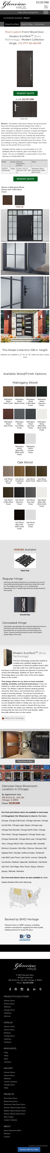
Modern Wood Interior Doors (15, 1111)
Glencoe (30, 848)
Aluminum (39, 24)
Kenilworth (40, 853)
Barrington (43, 816)
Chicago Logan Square (21, 825)
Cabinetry (7, 1013)
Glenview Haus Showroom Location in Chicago (19, 788)
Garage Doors (9, 1010)
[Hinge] (25, 568)
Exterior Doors (13, 18)
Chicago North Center (29, 830)
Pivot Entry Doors (10, 1098)
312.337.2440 (42, 2)
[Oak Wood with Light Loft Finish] (8, 477)
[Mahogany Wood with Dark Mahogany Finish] (8, 420)
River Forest (25, 867)
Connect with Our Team (29, 1149)
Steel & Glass (27, 24)
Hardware (7, 1042)
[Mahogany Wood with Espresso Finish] (42, 397)
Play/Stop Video (25, 761)
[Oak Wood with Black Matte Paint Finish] (19, 520)
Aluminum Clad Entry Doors (14, 1104)
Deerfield (41, 844)
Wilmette (11, 871)
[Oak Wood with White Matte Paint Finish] (42, 498)
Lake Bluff (5, 857)
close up (19, 207)
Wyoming (27, 882)
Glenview (38, 848)
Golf (44, 848)
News (6, 1059)
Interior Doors (9, 1004)
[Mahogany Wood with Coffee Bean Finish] (30, 397)
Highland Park (7, 853)
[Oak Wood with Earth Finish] (30, 477)
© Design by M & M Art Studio (38, 1145)
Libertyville (42, 857)
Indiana (4, 882)
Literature (7, 1062)
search (46, 7)
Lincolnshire (6, 862)
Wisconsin (19, 882)
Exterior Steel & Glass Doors (15, 1108)
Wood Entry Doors (11, 1101)
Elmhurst (5, 848)
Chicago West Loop (26, 839)
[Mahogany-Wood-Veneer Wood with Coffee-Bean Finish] (7, 200)
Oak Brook (42, 862)
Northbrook (33, 862)
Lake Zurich (25, 857)
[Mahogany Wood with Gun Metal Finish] (19, 420)
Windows (7, 1007)
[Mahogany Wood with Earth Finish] (8, 397)
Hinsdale (17, 853)
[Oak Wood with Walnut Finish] (42, 477)
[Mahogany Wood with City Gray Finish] (30, 420)
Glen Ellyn (22, 848)
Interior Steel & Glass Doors (14, 1114)
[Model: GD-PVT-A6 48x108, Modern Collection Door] (25, 86)
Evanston (13, 848)
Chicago (4, 821)
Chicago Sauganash (20, 834)
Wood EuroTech (12, 24)
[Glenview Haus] (9, 989)
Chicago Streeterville (9, 839)
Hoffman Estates (28, 853)
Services (7, 1016)
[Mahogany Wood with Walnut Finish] (19, 397)
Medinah (15, 862)
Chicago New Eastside (10, 830)
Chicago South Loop (37, 834)
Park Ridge (14, 867)
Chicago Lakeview (33, 821)
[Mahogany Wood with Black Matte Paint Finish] (19, 444)
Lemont (34, 857)
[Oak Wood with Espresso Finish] (19, 498)
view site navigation (28, 12)
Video (6, 1056)
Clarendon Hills (31, 844)
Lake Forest (15, 857)
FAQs (6, 1053)
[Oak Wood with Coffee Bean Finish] (8, 498)
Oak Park (5, 867)
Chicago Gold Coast (17, 821)
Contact (7, 1137)
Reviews (7, 1133)
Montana (11, 882)
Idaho (45, 878)
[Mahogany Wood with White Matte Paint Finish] (42, 420)
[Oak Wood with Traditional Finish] (19, 477)
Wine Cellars (9, 1117)
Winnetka (20, 871)
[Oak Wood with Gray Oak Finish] (30, 498)
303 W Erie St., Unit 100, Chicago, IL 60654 (13, 798)
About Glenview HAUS (12, 1130)
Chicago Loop (36, 825)
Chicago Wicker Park (15, 844)
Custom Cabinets (10, 1082)
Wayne (33, 867)
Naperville (24, 862)
